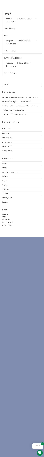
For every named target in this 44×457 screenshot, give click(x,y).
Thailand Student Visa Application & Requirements (19, 106)
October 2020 (7, 142)
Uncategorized (7, 198)
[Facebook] (21, 7)
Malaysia (5, 176)
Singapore (5, 185)
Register (5, 214)
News (4, 181)
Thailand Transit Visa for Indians (13, 110)
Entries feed (6, 219)
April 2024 (5, 133)
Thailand (5, 193)
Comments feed (7, 222)
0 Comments (11, 21)
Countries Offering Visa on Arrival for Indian (17, 102)
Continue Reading (10, 28)
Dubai (4, 168)
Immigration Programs (10, 172)
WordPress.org (7, 225)
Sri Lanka (5, 189)
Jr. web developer (12, 57)
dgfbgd (7, 13)
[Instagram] (30, 7)
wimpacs (9, 18)
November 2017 (7, 151)
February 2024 (7, 138)
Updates (5, 202)
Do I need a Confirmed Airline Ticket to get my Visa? (20, 97)
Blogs (4, 163)
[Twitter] (25, 7)
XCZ (6, 35)
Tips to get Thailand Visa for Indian (14, 114)
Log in (4, 217)
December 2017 (7, 146)
